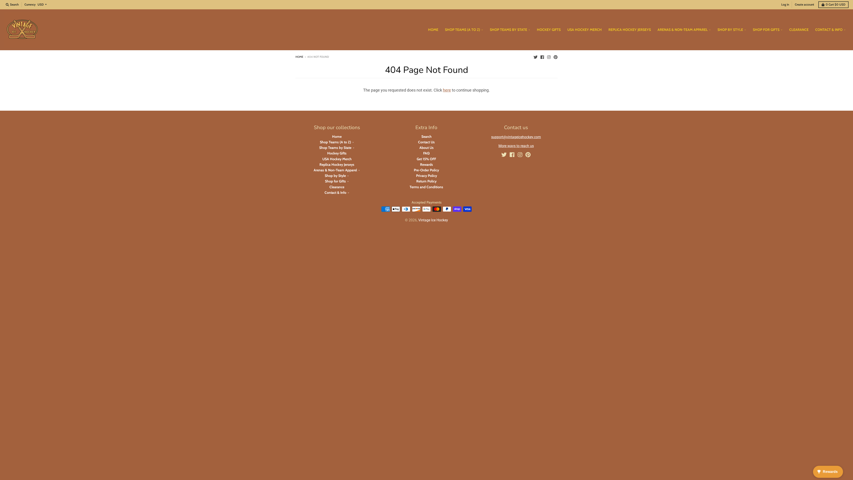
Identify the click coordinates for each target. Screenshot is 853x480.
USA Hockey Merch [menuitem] (584, 30)
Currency (30, 4)
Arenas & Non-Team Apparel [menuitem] (683, 30)
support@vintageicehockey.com (516, 137)
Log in (785, 4)
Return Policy (426, 181)
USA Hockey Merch (337, 159)
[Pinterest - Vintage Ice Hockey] (556, 57)
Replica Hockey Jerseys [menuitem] (629, 30)
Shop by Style (335, 176)
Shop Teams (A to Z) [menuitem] (462, 30)
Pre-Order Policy (426, 170)
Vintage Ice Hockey (433, 220)
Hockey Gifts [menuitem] (549, 30)
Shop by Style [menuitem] (730, 30)
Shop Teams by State (335, 148)
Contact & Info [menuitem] (829, 30)
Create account (804, 4)
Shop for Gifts (335, 181)
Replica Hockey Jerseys (336, 164)
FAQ (426, 153)
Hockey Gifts (337, 153)
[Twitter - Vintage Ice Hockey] (536, 57)
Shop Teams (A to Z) (335, 142)
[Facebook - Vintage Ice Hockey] (542, 57)
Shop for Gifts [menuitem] (766, 30)
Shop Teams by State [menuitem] (508, 30)
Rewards (426, 164)
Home (299, 56)
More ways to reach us (516, 146)
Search (426, 136)
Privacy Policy (426, 176)
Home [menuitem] (433, 30)
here (447, 90)
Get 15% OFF (426, 159)
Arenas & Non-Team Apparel (335, 170)
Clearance (336, 187)
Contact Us (426, 142)
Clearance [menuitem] (799, 30)
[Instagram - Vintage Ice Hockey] (549, 57)
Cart (835, 4)
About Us (426, 148)
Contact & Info (335, 192)
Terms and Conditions (426, 187)
